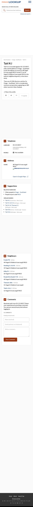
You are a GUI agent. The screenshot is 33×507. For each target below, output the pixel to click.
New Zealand (7, 59)
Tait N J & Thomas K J (12, 205)
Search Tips (21, 496)
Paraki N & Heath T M (11, 277)
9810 (19, 194)
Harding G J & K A (9, 265)
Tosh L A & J (8, 288)
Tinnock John (8, 282)
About (15, 496)
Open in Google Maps (19, 176)
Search (27, 10)
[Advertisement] (16, 34)
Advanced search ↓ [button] (25, 14)
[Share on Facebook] (6, 95)
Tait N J (7, 200)
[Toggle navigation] (29, 2)
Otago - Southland (16, 59)
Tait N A (7, 209)
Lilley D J (7, 271)
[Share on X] (11, 95)
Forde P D (7, 260)
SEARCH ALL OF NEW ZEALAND (10, 6)
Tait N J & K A (9, 203)
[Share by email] (16, 95)
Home (10, 496)
